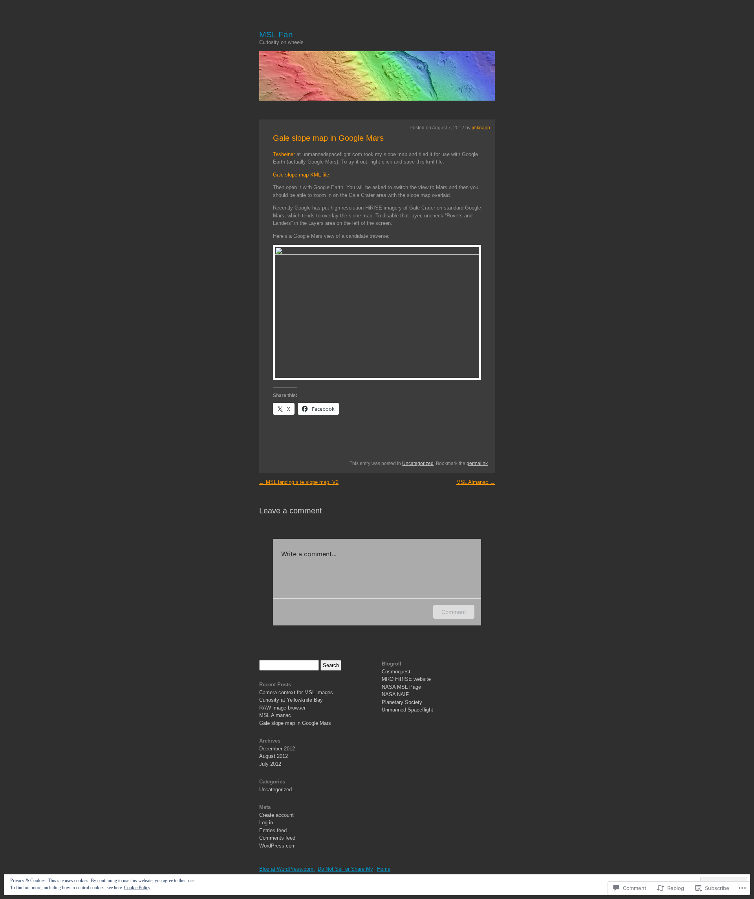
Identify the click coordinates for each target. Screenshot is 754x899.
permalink (477, 463)
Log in (266, 822)
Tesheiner (284, 154)
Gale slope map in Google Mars (328, 138)
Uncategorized (418, 463)
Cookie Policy (137, 887)
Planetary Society (402, 702)
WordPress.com (277, 846)
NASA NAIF (395, 694)
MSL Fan (276, 34)
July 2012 (270, 764)
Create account (276, 815)
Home (383, 869)
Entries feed (273, 830)
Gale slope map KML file (301, 175)
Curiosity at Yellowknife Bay (291, 700)
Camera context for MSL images (296, 692)
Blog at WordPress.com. (287, 869)
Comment (453, 612)
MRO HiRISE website (406, 679)
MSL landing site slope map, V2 (299, 482)
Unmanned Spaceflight (407, 710)
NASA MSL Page (401, 687)
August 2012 (273, 756)
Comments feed (277, 838)
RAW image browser (282, 708)
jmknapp (481, 128)
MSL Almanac (475, 482)
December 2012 (277, 749)
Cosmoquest (396, 672)
